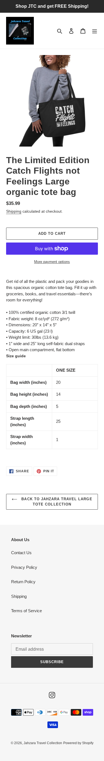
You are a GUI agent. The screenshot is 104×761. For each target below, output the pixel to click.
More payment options (52, 262)
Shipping (13, 211)
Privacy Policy (24, 567)
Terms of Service (26, 610)
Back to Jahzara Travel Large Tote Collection (56, 502)
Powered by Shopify (78, 743)
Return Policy (23, 581)
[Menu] (94, 31)
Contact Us (21, 552)
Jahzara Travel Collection (43, 743)
